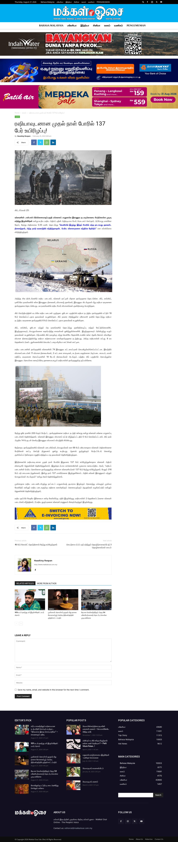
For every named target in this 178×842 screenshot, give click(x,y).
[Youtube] (161, 2)
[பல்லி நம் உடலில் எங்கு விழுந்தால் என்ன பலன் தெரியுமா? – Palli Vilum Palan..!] (73, 744)
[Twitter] (156, 2)
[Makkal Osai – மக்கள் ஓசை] (89, 13)
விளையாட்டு (19, 609)
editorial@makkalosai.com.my (78, 828)
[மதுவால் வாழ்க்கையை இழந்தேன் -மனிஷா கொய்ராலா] (73, 758)
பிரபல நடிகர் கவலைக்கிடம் (93, 768)
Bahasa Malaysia (47, 2)
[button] (143, 2)
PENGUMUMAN (103, 2)
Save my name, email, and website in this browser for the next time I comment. (53, 690)
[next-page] (21, 623)
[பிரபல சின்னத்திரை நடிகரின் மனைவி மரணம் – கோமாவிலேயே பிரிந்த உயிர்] (73, 730)
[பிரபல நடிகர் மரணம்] (73, 785)
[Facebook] (147, 2)
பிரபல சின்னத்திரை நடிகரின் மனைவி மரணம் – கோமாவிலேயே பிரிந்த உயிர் (96, 729)
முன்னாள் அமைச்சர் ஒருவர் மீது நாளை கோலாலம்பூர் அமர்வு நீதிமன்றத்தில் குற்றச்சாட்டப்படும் (62, 615)
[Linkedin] (53, 142)
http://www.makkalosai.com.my (45, 565)
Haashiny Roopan (23, 136)
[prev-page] (16, 623)
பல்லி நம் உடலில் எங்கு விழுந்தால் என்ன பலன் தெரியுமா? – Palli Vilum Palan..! (95, 743)
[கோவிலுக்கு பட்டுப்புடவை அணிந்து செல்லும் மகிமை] (22, 789)
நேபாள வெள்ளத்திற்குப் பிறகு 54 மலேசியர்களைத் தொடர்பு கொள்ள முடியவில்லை (94, 615)
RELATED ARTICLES (25, 583)
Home (17, 113)
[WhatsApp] (47, 142)
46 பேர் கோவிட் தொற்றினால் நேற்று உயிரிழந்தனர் (36, 544)
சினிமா (76, 2)
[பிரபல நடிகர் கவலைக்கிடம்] (73, 772)
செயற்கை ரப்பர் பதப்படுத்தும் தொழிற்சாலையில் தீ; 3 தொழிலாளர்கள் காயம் (89, 546)
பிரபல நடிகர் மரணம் (90, 782)
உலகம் (83, 2)
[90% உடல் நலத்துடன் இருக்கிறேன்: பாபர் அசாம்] (30, 599)
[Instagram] (152, 2)
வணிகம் (91, 2)
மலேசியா (60, 2)
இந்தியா (69, 2)
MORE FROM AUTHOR (46, 583)
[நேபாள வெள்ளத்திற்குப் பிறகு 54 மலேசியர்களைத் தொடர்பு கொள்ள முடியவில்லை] (96, 599)
